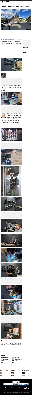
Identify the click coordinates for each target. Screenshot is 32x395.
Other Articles (4, 389)
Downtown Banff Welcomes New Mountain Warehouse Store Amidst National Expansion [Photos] (7, 362)
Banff (3, 340)
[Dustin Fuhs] (2, 344)
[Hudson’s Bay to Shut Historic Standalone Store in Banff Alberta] (23, 375)
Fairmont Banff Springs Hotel (18, 39)
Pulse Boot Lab (6, 39)
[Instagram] (26, 388)
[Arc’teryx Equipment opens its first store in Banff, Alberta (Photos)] (23, 373)
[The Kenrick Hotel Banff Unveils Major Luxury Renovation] (12, 373)
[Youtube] (27, 388)
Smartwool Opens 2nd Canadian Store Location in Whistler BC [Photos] (8, 126)
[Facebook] (27, 0)
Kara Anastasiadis (15, 118)
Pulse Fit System (18, 43)
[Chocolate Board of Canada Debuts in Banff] (12, 370)
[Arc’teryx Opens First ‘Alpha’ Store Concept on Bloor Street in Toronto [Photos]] (13, 360)
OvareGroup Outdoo (11, 119)
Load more (11, 364)
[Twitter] (28, 0)
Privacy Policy (11, 389)
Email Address (24, 50)
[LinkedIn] (26, 0)
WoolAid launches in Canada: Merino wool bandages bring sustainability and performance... (6, 373)
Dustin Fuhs (5, 342)
